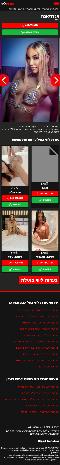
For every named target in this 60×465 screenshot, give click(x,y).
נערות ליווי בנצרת (30, 399)
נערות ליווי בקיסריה (49, 411)
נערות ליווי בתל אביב (48, 366)
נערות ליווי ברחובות (25, 347)
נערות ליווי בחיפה (50, 393)
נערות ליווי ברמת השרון (47, 360)
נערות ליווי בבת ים (26, 310)
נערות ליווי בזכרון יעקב (47, 386)
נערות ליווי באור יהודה (47, 310)
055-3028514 (31, 25)
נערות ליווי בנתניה (32, 335)
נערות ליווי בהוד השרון (26, 316)
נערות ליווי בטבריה (31, 393)
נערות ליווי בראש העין (24, 341)
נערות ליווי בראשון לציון (47, 347)
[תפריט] (56, 3)
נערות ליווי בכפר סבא (30, 328)
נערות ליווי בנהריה (49, 399)
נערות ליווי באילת (39, 280)
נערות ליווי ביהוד (50, 328)
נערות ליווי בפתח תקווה (47, 341)
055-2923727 (46, 193)
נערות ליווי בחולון (29, 322)
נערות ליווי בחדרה (25, 386)
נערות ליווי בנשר (12, 399)
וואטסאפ (47, 200)
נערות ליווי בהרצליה (48, 322)
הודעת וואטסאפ (31, 32)
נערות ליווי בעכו (50, 405)
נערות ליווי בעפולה (32, 405)
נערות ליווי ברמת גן (30, 354)
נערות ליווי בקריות (29, 411)
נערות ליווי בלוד (50, 335)
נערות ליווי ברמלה (49, 354)
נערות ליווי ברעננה (25, 360)
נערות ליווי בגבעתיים (48, 316)
